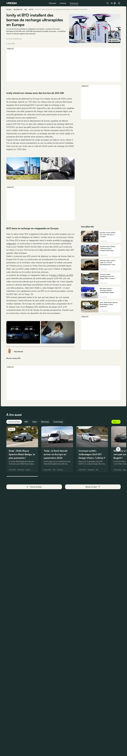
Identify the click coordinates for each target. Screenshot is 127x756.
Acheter (63, 3)
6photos (115, 40)
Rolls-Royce (21, 469)
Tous (115, 422)
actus (31, 9)
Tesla (54, 469)
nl (112, 3)
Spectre (28, 469)
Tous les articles (14, 422)
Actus (34, 422)
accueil (9, 9)
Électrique (45, 422)
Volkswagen (91, 469)
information (18, 9)
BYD (26, 9)
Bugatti (125, 469)
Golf (97, 469)
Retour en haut (91, 487)
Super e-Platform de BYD (62, 275)
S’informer (74, 3)
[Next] (118, 449)
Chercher (52, 3)
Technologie (58, 422)
